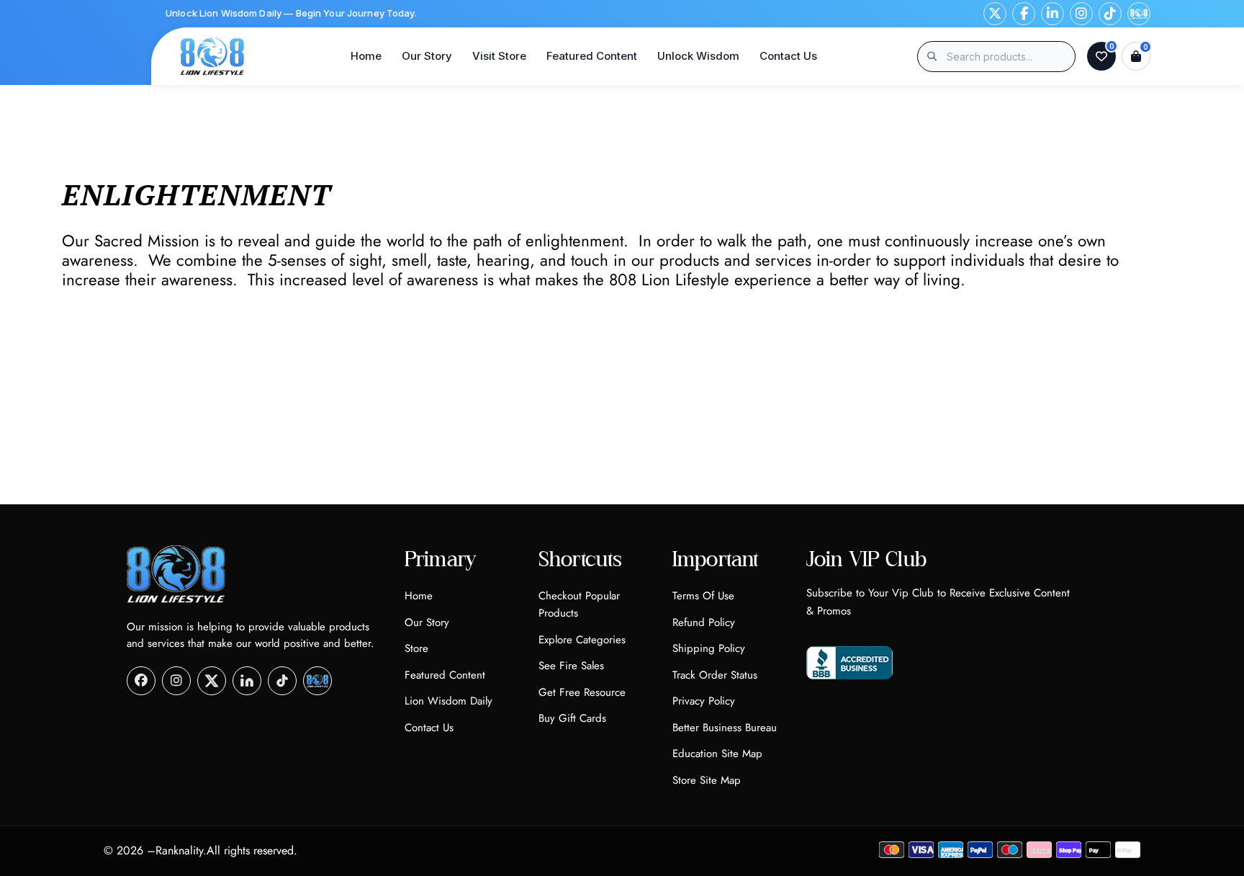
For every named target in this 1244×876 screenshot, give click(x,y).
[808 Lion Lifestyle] (176, 574)
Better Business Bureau (724, 728)
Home (366, 56)
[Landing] (1138, 13)
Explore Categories (582, 640)
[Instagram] (1081, 13)
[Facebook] (1023, 13)
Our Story (427, 56)
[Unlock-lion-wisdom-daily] (317, 680)
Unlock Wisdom (698, 56)
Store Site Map (706, 780)
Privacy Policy (703, 701)
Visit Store (499, 56)
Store (416, 648)
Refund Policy (703, 622)
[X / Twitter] (994, 13)
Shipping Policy (708, 648)
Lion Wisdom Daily (448, 701)
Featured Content (591, 56)
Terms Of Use (703, 596)
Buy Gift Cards (572, 718)
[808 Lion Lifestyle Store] (212, 56)
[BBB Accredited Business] (849, 662)
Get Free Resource (582, 692)
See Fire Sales (571, 666)
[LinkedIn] (1052, 13)
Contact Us (788, 56)
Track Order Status (714, 675)
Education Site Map (717, 753)
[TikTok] (1110, 13)
